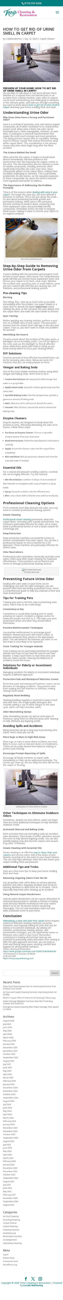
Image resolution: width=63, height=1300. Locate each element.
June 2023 (7, 1147)
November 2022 (10, 1171)
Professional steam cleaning (17, 519)
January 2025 (9, 1084)
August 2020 (8, 1204)
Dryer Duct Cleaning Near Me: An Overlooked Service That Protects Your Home (29, 987)
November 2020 (10, 1198)
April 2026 (7, 1034)
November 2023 (10, 1131)
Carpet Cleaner (47, 38)
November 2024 (10, 1091)
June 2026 (7, 1027)
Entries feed (8, 1257)
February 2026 (9, 1040)
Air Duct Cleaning (11, 1216)
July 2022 (7, 1184)
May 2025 (7, 1070)
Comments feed (10, 1261)
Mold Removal (9, 1233)
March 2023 (8, 1158)
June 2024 (7, 1107)
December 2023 (10, 1127)
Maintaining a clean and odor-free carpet (23, 920)
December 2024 (10, 1087)
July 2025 (7, 1064)
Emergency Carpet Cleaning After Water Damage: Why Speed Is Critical (31, 1008)
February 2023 (9, 1161)
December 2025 (10, 1047)
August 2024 (8, 1101)
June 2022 (7, 1188)
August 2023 (8, 1141)
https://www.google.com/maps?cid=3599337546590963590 (29, 951)
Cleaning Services (11, 1229)
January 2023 (9, 1164)
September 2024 (10, 1097)
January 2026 (9, 1044)
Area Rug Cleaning (11, 1219)
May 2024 (7, 1111)
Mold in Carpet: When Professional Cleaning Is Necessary (29, 997)
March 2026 (8, 1037)
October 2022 (9, 1174)
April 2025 (7, 1074)
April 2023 (7, 1154)
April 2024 (7, 1114)
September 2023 (10, 1137)
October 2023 (9, 1134)
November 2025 (10, 1050)
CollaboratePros (14, 38)
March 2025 (8, 1077)
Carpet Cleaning (10, 1226)
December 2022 (10, 1168)
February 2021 (9, 1194)
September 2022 (10, 1178)
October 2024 (9, 1094)
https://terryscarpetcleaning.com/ (18, 958)
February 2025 (9, 1080)
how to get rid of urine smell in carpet (31, 106)
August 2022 (8, 1181)
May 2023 (7, 1151)
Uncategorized (10, 1239)
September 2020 (10, 1201)
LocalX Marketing (33, 1285)
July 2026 (7, 1024)
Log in (5, 1254)
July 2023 (7, 1144)
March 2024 (8, 1117)
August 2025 (8, 1060)
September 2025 (10, 1057)
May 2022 (7, 1191)
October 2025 (9, 1054)
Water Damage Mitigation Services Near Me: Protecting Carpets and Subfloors (28, 1002)
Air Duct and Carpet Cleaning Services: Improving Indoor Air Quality (30, 993)
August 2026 (8, 1020)
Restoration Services (12, 1236)
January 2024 (9, 1124)
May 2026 (7, 1030)
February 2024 (9, 1121)
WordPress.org (10, 1264)
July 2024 (7, 1104)
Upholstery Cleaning (12, 1243)
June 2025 (7, 1067)
